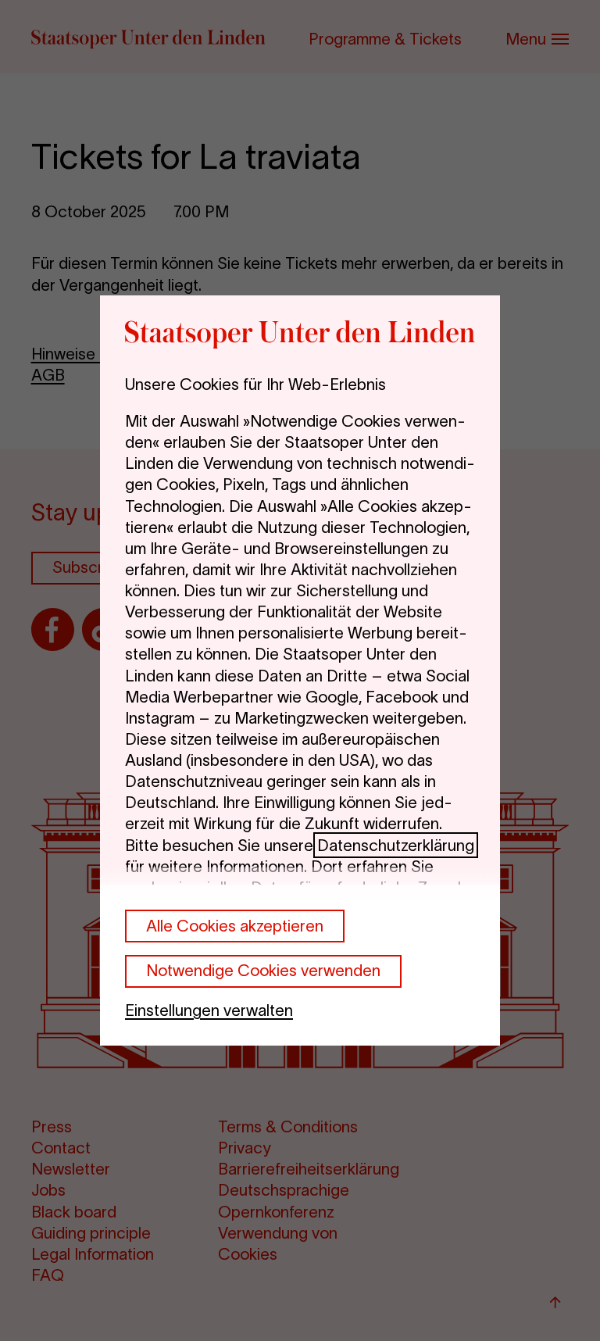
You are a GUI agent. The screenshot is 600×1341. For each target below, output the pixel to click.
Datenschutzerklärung (395, 845)
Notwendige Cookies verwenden (263, 970)
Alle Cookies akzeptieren (234, 926)
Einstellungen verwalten (209, 1010)
